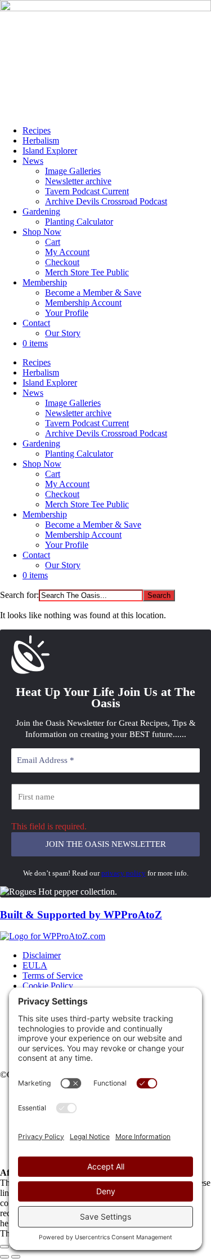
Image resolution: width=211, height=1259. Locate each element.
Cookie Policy (48, 985)
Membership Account (83, 302)
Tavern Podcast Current (87, 191)
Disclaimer (42, 955)
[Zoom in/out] (4, 1246)
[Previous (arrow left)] (4, 1256)
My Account (67, 252)
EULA (35, 965)
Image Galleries (73, 171)
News (33, 161)
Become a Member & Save (93, 292)
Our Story (62, 333)
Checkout (62, 262)
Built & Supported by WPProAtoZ (81, 915)
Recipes (37, 130)
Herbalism (41, 140)
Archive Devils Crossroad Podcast (106, 201)
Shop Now (42, 231)
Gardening (41, 211)
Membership (45, 282)
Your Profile (66, 313)
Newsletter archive (78, 181)
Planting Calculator (79, 221)
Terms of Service (53, 975)
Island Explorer (50, 150)
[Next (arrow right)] (15, 1256)
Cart (52, 242)
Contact (36, 323)
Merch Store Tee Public (87, 272)
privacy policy (123, 873)
